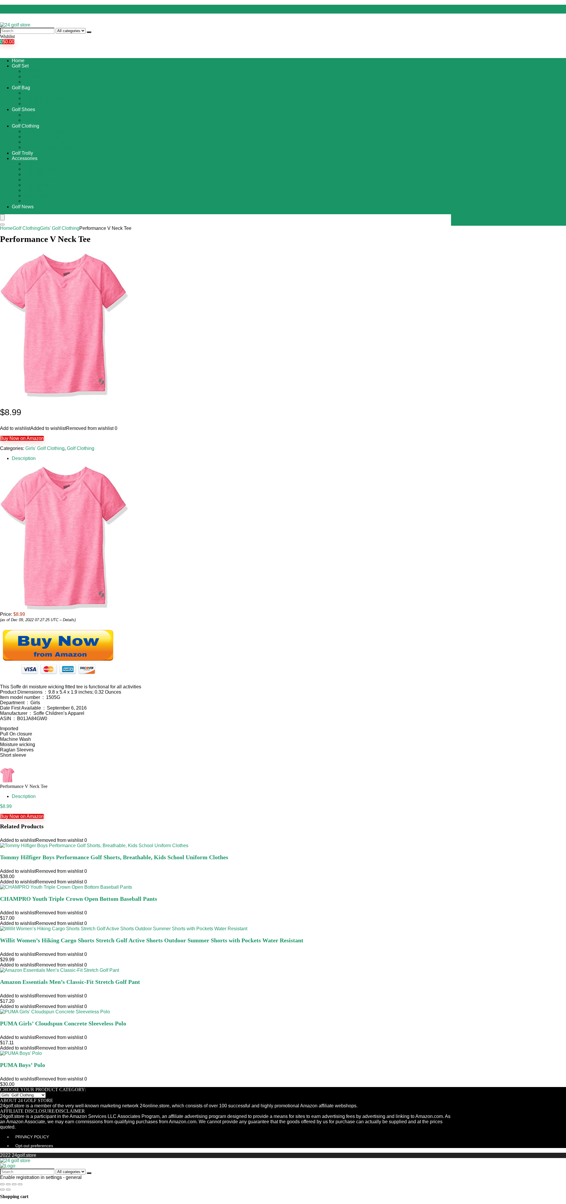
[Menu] (2, 217)
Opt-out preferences (34, 1145)
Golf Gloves (36, 184)
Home (18, 60)
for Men (31, 71)
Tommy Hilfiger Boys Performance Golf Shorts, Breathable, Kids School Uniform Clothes (114, 857)
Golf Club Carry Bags (46, 92)
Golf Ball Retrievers (44, 168)
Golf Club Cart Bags (44, 98)
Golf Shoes (23, 109)
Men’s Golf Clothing (44, 141)
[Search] (89, 32)
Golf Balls (34, 174)
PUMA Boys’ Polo (22, 1065)
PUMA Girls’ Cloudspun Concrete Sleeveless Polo (63, 1023)
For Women (36, 76)
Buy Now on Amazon (22, 438)
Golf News (23, 206)
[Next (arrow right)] (8, 1189)
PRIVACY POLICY (32, 1136)
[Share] (8, 1184)
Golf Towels (36, 195)
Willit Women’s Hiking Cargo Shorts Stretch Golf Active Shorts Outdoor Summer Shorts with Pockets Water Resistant (151, 940)
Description (24, 458)
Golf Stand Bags (41, 103)
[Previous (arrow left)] (2, 1189)
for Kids (32, 81)
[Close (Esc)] (2, 1184)
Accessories (24, 158)
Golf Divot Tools (40, 179)
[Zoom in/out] (20, 1184)
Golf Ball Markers (42, 163)
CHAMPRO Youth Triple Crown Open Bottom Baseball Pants (78, 898)
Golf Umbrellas (39, 200)
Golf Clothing (25, 125)
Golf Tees (33, 190)
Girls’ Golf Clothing (43, 136)
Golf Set (20, 65)
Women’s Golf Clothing (48, 147)
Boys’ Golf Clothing (44, 131)
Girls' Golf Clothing (59, 228)
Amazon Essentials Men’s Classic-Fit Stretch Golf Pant (70, 982)
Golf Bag (21, 87)
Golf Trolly (22, 153)
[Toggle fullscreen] (14, 1184)
